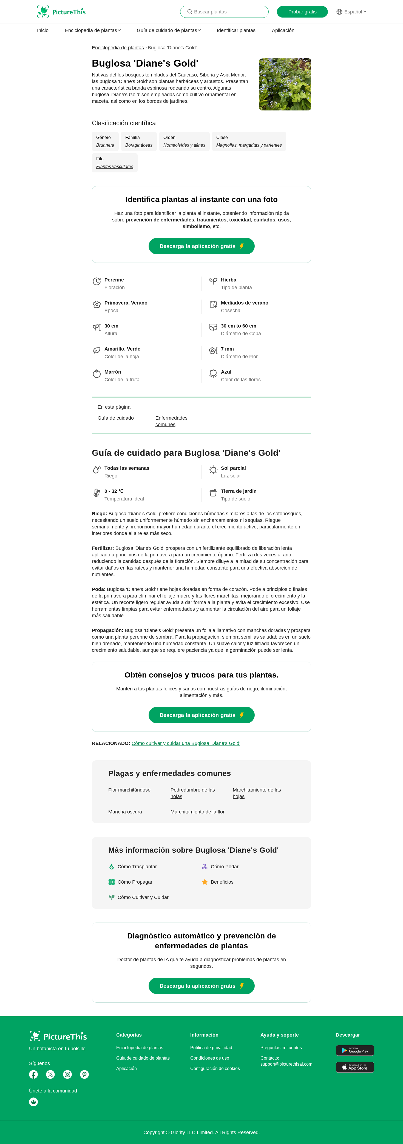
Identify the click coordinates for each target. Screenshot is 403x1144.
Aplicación (283, 30)
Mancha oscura (125, 812)
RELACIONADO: (166, 743)
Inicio (43, 30)
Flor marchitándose (129, 790)
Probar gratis (302, 12)
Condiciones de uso (209, 1058)
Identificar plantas (236, 30)
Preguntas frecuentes (281, 1047)
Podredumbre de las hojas (193, 793)
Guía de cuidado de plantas (143, 1058)
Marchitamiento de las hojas (257, 793)
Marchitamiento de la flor (198, 812)
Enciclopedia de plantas (118, 47)
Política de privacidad (211, 1047)
